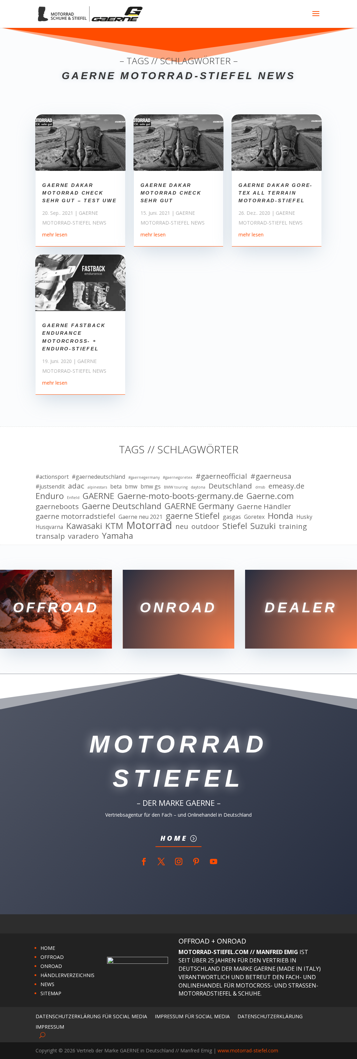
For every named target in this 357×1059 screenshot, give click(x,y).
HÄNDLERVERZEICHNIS (67, 975)
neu (181, 526)
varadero (83, 536)
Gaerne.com (270, 496)
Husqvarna (49, 527)
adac (76, 486)
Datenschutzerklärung (270, 1016)
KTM (114, 526)
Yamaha (117, 535)
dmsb (260, 487)
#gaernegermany (144, 477)
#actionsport (52, 477)
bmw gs (150, 486)
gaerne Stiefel (193, 516)
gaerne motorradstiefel (75, 516)
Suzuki (263, 526)
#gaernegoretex (177, 477)
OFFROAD (52, 957)
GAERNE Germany (199, 506)
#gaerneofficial (221, 476)
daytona (198, 487)
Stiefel (234, 526)
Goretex (254, 517)
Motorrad (149, 525)
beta (116, 486)
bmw (131, 486)
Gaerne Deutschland (121, 506)
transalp (50, 536)
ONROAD (51, 966)
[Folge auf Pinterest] (196, 861)
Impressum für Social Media (192, 1016)
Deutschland (230, 486)
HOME (47, 948)
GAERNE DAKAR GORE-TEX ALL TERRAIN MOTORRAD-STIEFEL (275, 193)
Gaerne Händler (264, 506)
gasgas (232, 517)
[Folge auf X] (161, 861)
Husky (304, 517)
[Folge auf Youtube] (213, 861)
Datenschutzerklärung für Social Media (91, 1016)
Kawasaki (84, 526)
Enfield (73, 497)
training (293, 526)
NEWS (47, 984)
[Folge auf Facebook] (143, 861)
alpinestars (97, 487)
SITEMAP (50, 993)
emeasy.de (286, 486)
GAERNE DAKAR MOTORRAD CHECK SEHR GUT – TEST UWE (79, 193)
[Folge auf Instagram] (178, 861)
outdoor (205, 526)
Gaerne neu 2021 (140, 517)
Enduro (50, 496)
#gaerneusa (270, 476)
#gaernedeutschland (98, 477)
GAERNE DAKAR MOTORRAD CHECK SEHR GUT (171, 193)
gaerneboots (57, 506)
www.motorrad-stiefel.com (248, 1050)
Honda (280, 516)
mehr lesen (54, 234)
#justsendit (50, 486)
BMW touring (176, 487)
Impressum (50, 1026)
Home (174, 838)
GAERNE (98, 496)
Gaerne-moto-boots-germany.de (180, 496)
